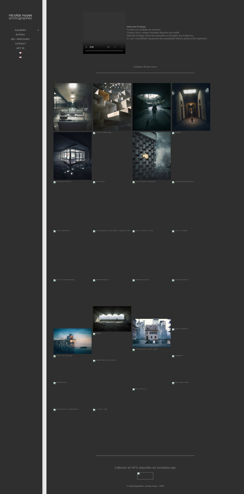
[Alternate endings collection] (144, 182)
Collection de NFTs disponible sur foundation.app (145, 467)
